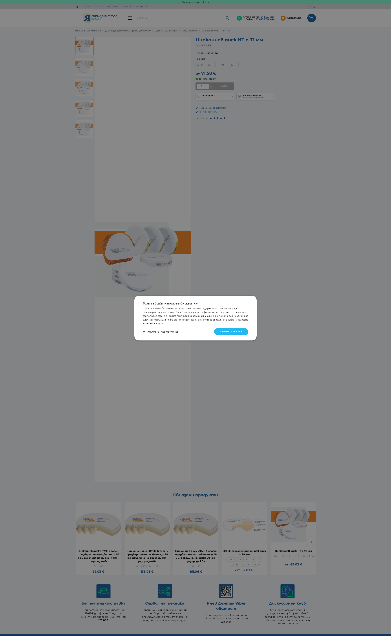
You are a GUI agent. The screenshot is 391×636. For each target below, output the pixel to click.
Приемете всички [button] (231, 331)
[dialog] (195, 318)
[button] (160, 331)
